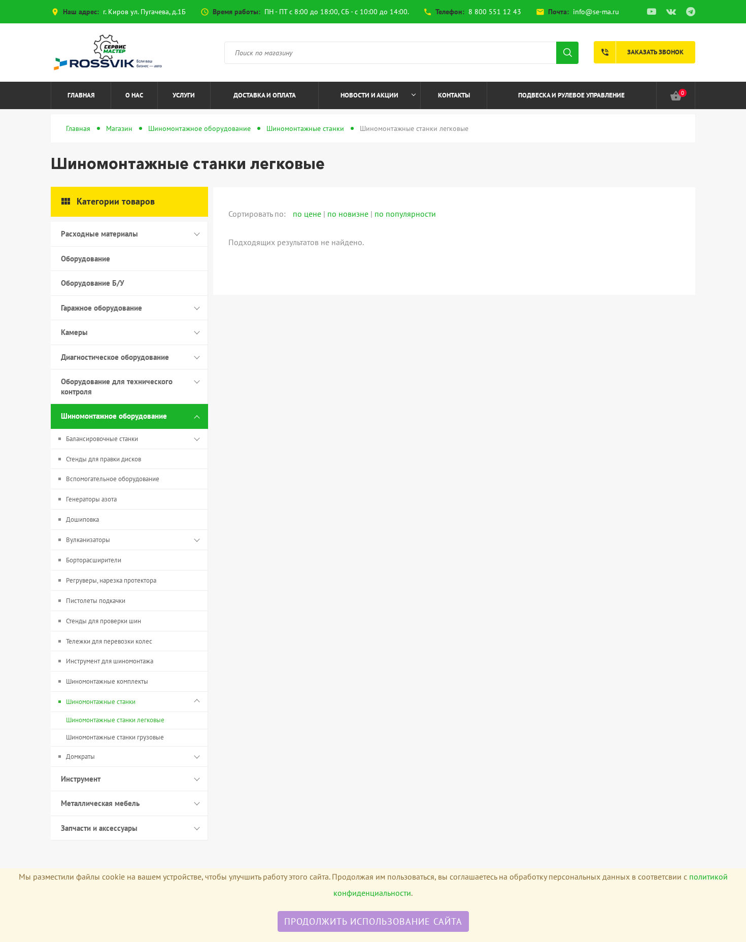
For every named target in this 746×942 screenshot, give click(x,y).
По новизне (348, 214)
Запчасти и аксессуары (99, 828)
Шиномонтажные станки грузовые (115, 737)
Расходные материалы (99, 234)
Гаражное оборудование (101, 308)
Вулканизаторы (88, 539)
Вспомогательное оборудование (112, 479)
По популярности (405, 214)
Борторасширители (93, 560)
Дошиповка (82, 519)
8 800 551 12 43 (494, 11)
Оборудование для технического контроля (117, 386)
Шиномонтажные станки (305, 128)
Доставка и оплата (264, 95)
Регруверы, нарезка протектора (111, 580)
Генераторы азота (91, 499)
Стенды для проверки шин (103, 621)
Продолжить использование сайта (373, 921)
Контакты (454, 95)
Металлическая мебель (100, 803)
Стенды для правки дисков (103, 459)
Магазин (119, 128)
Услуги (184, 95)
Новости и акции (369, 95)
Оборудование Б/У (92, 283)
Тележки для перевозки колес (109, 641)
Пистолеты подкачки (95, 600)
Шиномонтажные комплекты (107, 681)
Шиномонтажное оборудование (199, 128)
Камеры (74, 332)
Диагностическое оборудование (115, 357)
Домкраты (80, 756)
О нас (134, 95)
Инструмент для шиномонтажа (109, 661)
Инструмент (80, 779)
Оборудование (85, 258)
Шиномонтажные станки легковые (115, 720)
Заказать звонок (642, 52)
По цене (308, 214)
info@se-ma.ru (596, 11)
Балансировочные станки (102, 438)
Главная (81, 95)
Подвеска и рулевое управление (571, 95)
